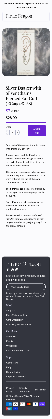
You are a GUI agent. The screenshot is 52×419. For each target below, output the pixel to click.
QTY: (8, 126)
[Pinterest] (12, 269)
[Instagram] (16, 269)
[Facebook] (7, 269)
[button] (43, 16)
